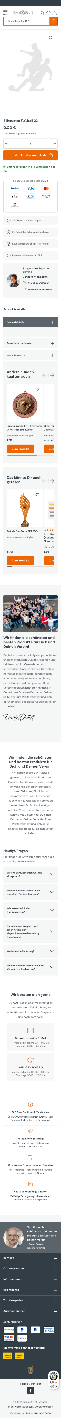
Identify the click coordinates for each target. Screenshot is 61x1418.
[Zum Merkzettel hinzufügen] (50, 37)
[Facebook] (30, 1390)
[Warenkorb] (55, 13)
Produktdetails (15, 322)
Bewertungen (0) (16, 354)
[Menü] (6, 13)
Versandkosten (44, 1406)
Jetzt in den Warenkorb (30, 155)
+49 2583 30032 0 (38, 282)
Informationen (12, 1279)
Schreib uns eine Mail (40, 289)
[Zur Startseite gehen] (23, 13)
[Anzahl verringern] (6, 143)
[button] (30, 874)
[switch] (53, 1386)
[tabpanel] (30, 327)
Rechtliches (11, 1290)
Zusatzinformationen (19, 343)
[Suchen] (53, 21)
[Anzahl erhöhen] (54, 143)
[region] (30, 71)
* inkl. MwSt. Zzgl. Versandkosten (19, 133)
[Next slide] (52, 375)
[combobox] (26, 21)
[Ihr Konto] (42, 13)
